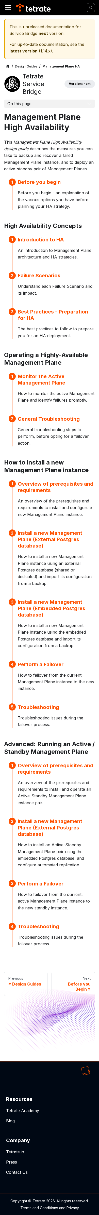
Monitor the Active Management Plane (41, 379)
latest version (23, 50)
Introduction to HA (41, 240)
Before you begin (39, 182)
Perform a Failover (40, 664)
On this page (19, 103)
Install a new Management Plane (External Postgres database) (50, 539)
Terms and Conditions (39, 1208)
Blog (10, 1120)
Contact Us (17, 1172)
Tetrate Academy (22, 1110)
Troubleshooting (38, 707)
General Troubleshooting (49, 419)
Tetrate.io (15, 1151)
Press (11, 1162)
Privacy (73, 1208)
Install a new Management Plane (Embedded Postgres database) (51, 608)
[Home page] (8, 66)
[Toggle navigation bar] (8, 7)
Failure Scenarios (39, 275)
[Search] (91, 7)
